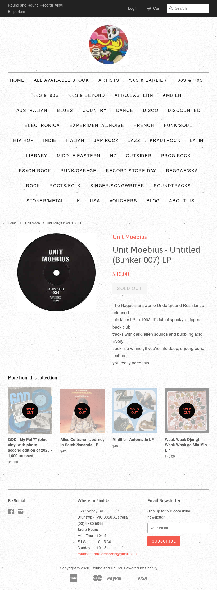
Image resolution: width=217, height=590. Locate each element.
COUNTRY (95, 110)
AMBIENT (174, 95)
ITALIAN (75, 140)
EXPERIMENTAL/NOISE (97, 125)
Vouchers (123, 201)
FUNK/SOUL (178, 125)
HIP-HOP (23, 140)
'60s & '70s (190, 80)
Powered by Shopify (140, 567)
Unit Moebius (129, 236)
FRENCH (144, 125)
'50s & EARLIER (148, 80)
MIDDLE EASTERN (79, 155)
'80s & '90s (45, 95)
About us (182, 201)
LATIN (197, 140)
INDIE (50, 140)
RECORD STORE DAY (131, 170)
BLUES (65, 110)
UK (77, 201)
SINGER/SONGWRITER (117, 186)
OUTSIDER (139, 155)
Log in (133, 8)
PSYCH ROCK (35, 170)
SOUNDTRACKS (172, 186)
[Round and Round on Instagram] (21, 512)
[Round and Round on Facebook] (11, 512)
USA (95, 201)
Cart (156, 8)
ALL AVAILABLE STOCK (61, 80)
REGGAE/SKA (182, 170)
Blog (153, 201)
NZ (113, 155)
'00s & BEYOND (86, 95)
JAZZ (134, 140)
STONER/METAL (45, 201)
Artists (109, 80)
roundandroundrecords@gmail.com (107, 553)
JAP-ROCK (106, 140)
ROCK (33, 186)
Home (17, 80)
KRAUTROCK (165, 140)
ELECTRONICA (42, 125)
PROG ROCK (176, 155)
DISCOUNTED (184, 110)
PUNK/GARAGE (79, 170)
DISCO (151, 110)
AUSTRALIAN (32, 110)
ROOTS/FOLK (65, 186)
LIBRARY (36, 155)
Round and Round (106, 567)
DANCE (124, 110)
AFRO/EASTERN (134, 95)
